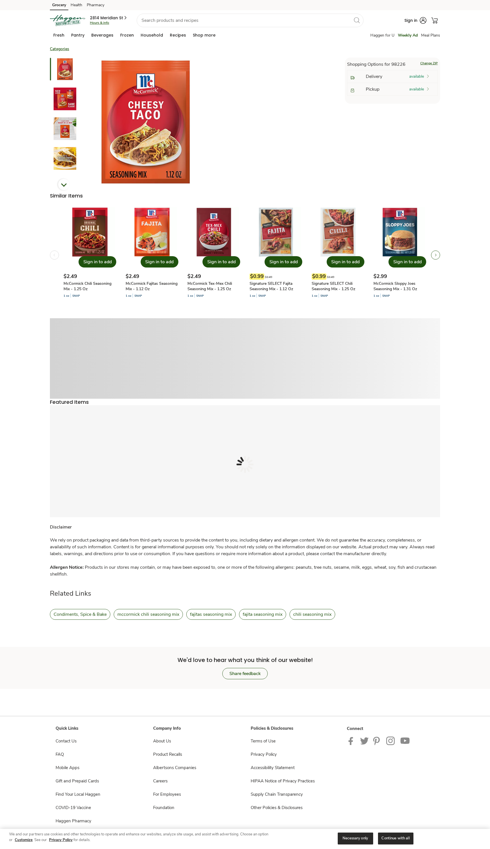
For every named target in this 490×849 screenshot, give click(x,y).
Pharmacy (95, 5)
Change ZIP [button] (429, 63)
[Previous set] (54, 255)
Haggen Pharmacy (73, 821)
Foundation (163, 807)
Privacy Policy (264, 754)
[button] (109, 17)
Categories (59, 49)
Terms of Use (263, 741)
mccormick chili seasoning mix (148, 614)
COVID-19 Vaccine (73, 807)
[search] (356, 20)
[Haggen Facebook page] (352, 740)
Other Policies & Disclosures (277, 807)
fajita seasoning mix (262, 614)
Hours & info (99, 22)
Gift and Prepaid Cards (77, 781)
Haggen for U (382, 35)
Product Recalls (167, 754)
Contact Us (66, 741)
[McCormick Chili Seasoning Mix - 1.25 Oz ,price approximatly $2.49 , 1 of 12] (90, 255)
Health (76, 5)
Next (63, 184)
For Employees (167, 794)
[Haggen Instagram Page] (391, 740)
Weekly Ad (408, 35)
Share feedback (245, 673)
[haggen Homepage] (67, 20)
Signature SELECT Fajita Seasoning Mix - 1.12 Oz (271, 286)
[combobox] (250, 20)
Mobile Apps (67, 768)
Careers (160, 781)
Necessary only (355, 838)
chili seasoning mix (312, 614)
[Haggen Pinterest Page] (377, 740)
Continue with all (395, 838)
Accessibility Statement (273, 768)
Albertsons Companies (174, 768)
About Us (162, 741)
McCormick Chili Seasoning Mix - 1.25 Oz (87, 286)
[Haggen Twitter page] (364, 740)
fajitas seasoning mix (211, 614)
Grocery (59, 5)
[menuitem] (58, 35)
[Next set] (435, 255)
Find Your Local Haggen (78, 794)
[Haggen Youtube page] (405, 740)
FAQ (60, 754)
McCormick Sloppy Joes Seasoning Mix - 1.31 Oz (395, 286)
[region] (245, 839)
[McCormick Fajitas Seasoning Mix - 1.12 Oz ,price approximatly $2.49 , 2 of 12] (152, 255)
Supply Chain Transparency (277, 794)
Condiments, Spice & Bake (80, 614)
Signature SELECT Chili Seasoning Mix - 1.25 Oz (333, 286)
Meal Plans (430, 35)
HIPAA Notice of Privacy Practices (283, 781)
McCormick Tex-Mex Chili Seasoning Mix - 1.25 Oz (209, 286)
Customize (24, 839)
